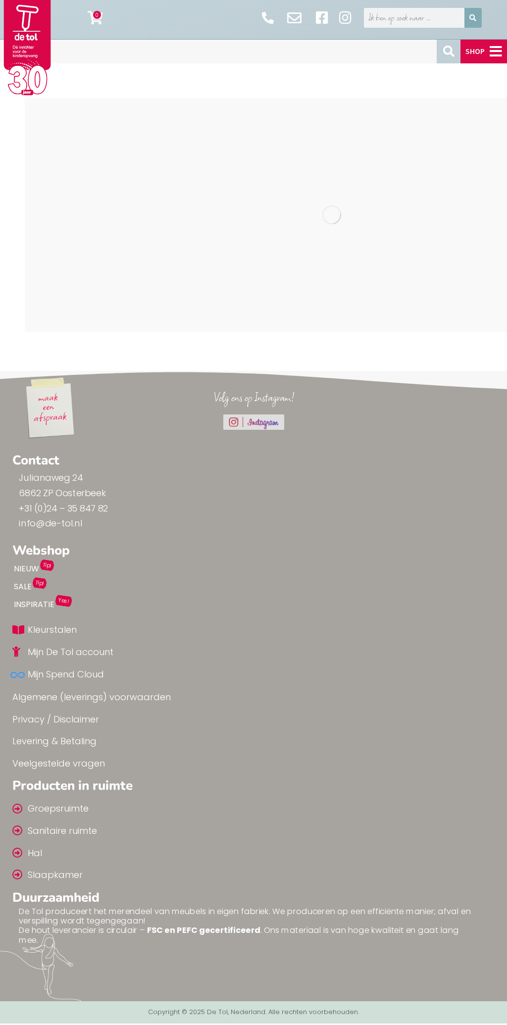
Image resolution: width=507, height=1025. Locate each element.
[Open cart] (95, 17)
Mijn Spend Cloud (66, 674)
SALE (23, 586)
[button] (483, 51)
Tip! (47, 565)
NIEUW (26, 568)
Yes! (63, 601)
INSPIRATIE (34, 604)
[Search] (473, 18)
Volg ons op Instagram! (253, 397)
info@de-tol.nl (50, 523)
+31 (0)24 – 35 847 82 (63, 508)
